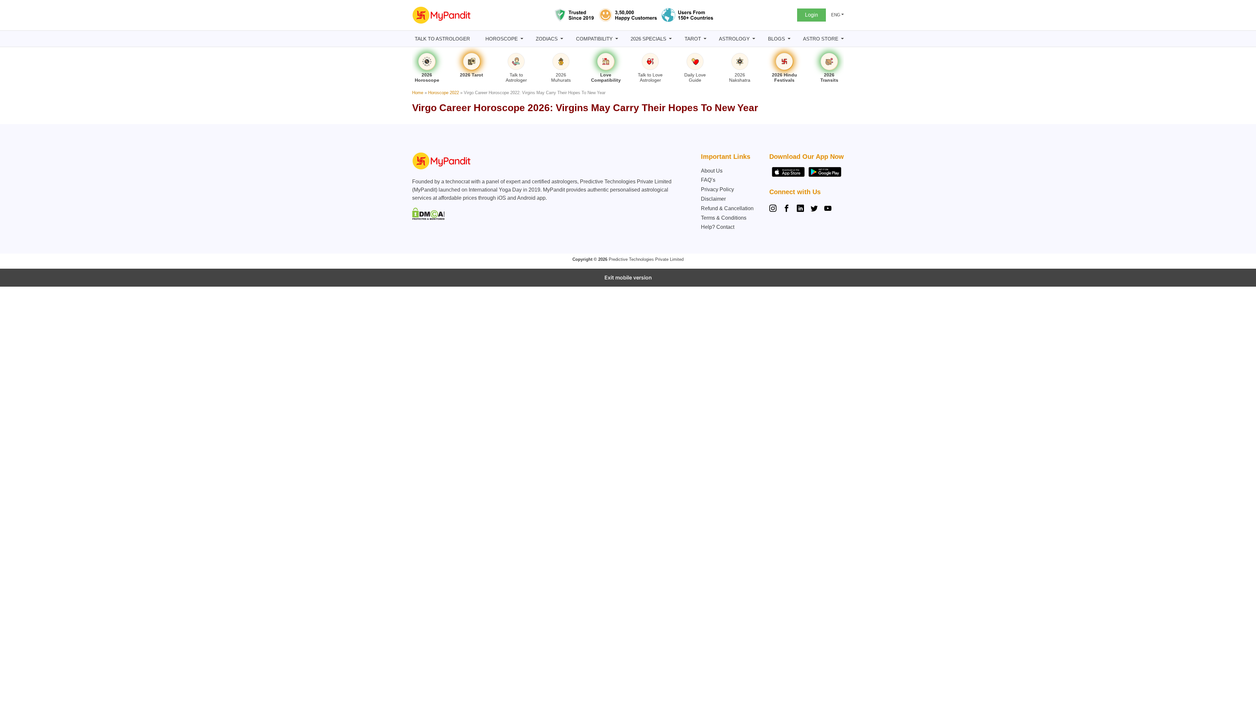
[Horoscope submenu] (521, 38)
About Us (712, 171)
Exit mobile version (628, 277)
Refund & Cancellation (727, 208)
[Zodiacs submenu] (561, 38)
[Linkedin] (800, 209)
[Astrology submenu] (753, 38)
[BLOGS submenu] (789, 38)
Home (417, 92)
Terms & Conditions (723, 218)
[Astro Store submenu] (842, 38)
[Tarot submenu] (705, 38)
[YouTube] (828, 209)
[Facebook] (786, 209)
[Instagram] (774, 209)
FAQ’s (708, 180)
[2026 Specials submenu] (670, 38)
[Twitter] (814, 209)
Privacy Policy (717, 189)
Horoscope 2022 (443, 92)
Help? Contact (717, 227)
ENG (835, 14)
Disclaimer (713, 199)
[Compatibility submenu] (616, 38)
